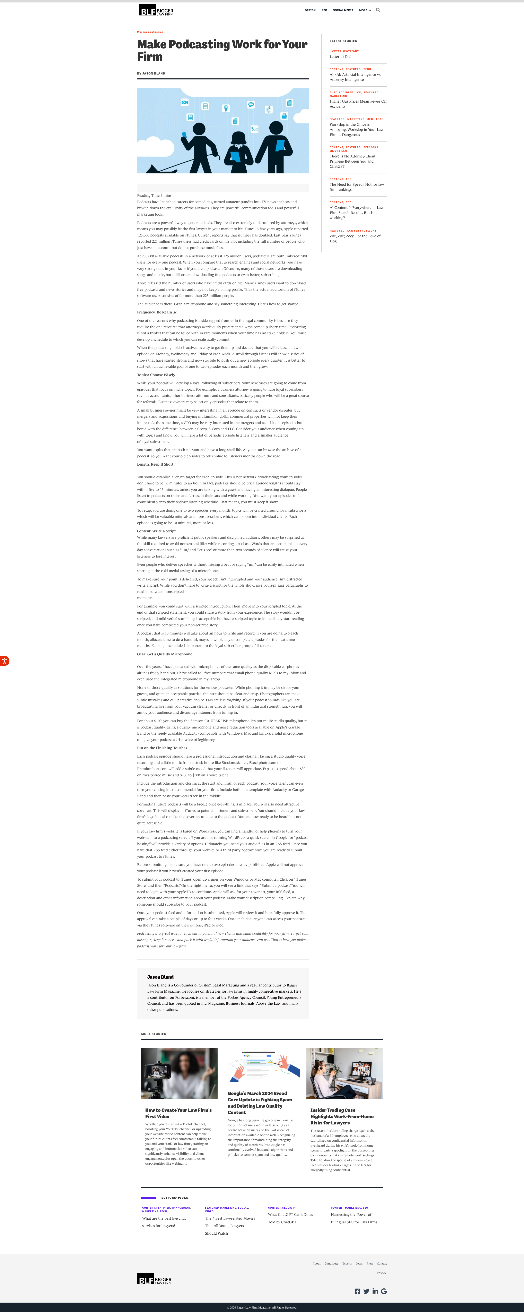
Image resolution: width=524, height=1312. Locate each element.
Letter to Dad (340, 57)
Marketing (338, 96)
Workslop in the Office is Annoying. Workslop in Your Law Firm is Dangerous (357, 129)
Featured (353, 69)
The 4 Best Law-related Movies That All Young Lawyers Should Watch (230, 1225)
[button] (370, 10)
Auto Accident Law (345, 92)
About (317, 1263)
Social (159, 32)
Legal (359, 1263)
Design (310, 10)
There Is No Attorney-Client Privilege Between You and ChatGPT (352, 161)
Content (336, 69)
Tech (367, 69)
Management (146, 32)
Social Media (343, 10)
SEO (324, 10)
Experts (347, 1263)
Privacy (381, 1273)
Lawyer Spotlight (344, 51)
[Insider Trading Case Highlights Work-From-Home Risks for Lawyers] (344, 1073)
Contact (382, 1263)
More (363, 10)
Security (289, 1207)
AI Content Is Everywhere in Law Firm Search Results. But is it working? (357, 213)
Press (370, 1263)
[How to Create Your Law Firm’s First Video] (179, 1073)
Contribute (331, 1263)
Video (209, 1211)
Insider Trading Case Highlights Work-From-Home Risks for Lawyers (342, 1116)
